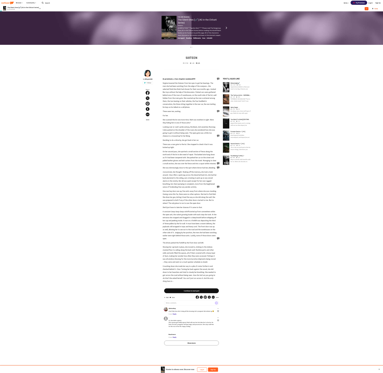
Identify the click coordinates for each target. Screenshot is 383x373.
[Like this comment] (218, 311)
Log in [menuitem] (370, 3)
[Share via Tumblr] (148, 109)
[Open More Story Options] (148, 120)
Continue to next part (191, 291)
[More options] (218, 308)
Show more (191, 343)
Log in (202, 369)
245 (199, 63)
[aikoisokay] (166, 309)
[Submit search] (43, 2)
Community (30, 3)
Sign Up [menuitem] (378, 3)
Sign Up (213, 369)
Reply (174, 314)
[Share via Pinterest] (148, 104)
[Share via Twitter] (148, 98)
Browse (18, 3)
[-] (166, 319)
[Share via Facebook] (148, 93)
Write (346, 3)
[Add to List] (366, 8)
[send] (216, 303)
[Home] (7, 3)
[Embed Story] (148, 114)
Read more (172, 334)
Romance (180, 25)
